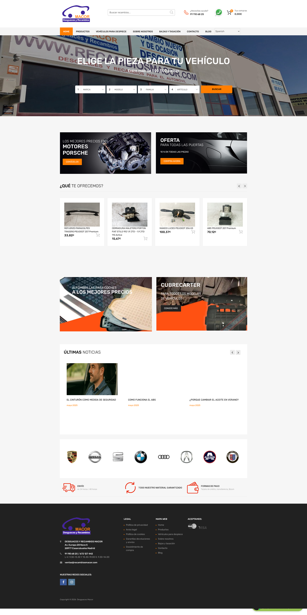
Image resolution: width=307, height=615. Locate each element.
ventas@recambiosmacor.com (81, 562)
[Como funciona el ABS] (153, 379)
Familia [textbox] (150, 89)
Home (66, 31)
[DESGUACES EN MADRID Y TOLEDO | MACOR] (73, 13)
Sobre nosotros (143, 31)
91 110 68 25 (197, 14)
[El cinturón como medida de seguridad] (92, 379)
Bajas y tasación (170, 31)
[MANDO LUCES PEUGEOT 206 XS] (177, 214)
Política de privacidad (137, 525)
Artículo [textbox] (182, 89)
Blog (208, 31)
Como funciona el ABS (142, 399)
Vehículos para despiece (111, 31)
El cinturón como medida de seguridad (91, 399)
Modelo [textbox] (118, 89)
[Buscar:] (141, 12)
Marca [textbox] (87, 89)
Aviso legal (131, 529)
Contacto (193, 31)
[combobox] (90, 89)
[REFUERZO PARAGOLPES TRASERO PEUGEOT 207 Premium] (82, 214)
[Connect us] (63, 582)
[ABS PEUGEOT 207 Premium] (225, 214)
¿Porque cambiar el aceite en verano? (214, 399)
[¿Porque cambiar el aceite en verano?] (214, 379)
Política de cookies (135, 534)
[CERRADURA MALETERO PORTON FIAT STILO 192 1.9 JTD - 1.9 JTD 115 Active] (129, 214)
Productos (83, 31)
